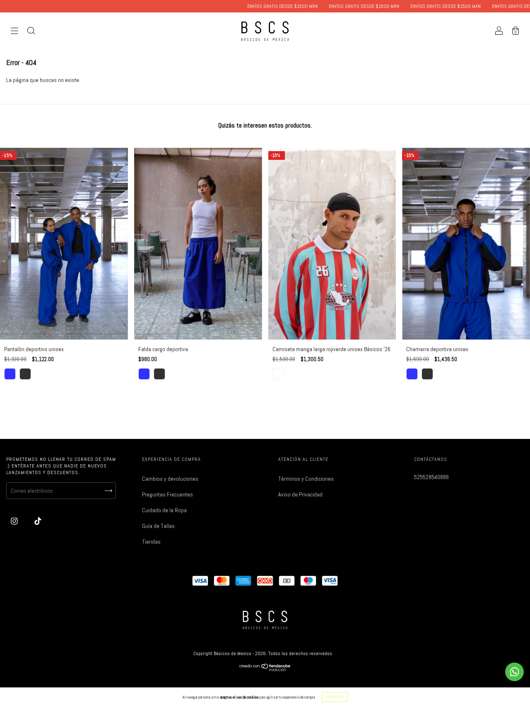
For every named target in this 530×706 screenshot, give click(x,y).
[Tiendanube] (265, 669)
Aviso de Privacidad (300, 494)
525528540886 (431, 477)
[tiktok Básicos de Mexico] (38, 521)
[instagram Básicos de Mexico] (15, 521)
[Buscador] (31, 32)
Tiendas (151, 541)
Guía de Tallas (158, 526)
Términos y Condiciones (306, 478)
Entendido (334, 697)
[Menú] (14, 32)
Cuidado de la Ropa (164, 510)
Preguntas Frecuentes (167, 494)
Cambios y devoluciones (170, 478)
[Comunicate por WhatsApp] (514, 672)
